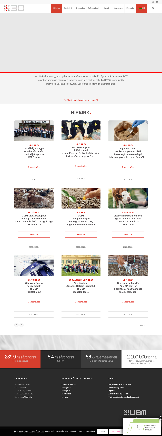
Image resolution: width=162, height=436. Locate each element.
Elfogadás (102, 431)
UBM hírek (34, 145)
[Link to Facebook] (149, 2)
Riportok (111, 391)
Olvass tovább (34, 167)
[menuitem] (56, 8)
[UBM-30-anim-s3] (19, 8)
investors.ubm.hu (69, 384)
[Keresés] (153, 8)
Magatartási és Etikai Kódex (120, 384)
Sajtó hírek (34, 213)
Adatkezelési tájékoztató (118, 394)
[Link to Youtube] (157, 2)
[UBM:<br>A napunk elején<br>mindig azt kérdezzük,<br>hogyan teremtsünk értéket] (81, 198)
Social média (128, 213)
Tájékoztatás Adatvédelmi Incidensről (81, 100)
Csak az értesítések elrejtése (122, 431)
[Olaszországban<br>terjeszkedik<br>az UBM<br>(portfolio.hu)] (34, 265)
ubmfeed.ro (66, 394)
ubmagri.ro (66, 391)
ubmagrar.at (66, 387)
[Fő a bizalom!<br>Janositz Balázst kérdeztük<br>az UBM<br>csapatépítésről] (81, 265)
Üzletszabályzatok (116, 387)
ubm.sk (65, 397)
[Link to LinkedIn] (153, 2)
